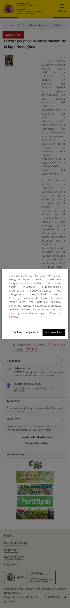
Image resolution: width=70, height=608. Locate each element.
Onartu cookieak (54, 332)
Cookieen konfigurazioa (25, 332)
